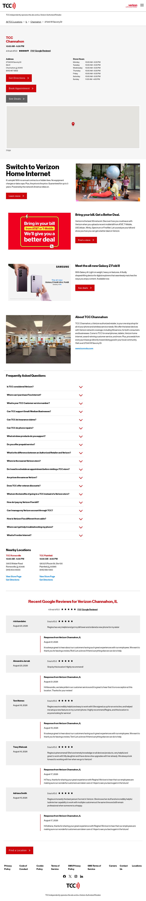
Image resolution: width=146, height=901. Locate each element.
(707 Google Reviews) (40, 51)
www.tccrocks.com (84, 348)
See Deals (15, 99)
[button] (73, 124)
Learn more (14, 196)
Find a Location (18, 850)
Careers (113, 865)
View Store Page (13, 576)
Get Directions (17, 78)
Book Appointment (19, 88)
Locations (137, 865)
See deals (83, 288)
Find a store (84, 240)
